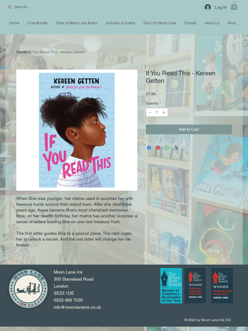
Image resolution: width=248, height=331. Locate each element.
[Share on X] (176, 148)
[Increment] (164, 112)
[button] (234, 5)
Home (21, 52)
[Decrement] (150, 112)
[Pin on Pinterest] (158, 148)
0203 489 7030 (68, 300)
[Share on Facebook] (149, 148)
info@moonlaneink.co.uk (77, 307)
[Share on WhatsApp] (167, 148)
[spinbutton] (157, 112)
